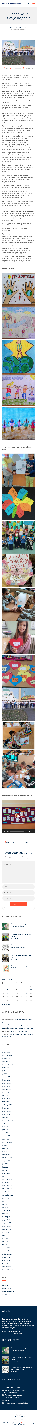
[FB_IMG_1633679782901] (18, 470)
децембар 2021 (7, 1185)
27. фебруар (14, 938)
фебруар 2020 (7, 1254)
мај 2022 (5, 1170)
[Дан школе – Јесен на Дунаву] (5, 968)
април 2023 (6, 1136)
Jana (3, 1028)
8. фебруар (14, 949)
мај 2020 (5, 1245)
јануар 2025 (6, 1080)
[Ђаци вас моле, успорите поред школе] (5, 937)
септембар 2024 (7, 1092)
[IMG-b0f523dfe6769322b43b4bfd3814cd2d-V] (18, 704)
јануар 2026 (6, 1058)
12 (8, 993)
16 (26, 993)
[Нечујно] (29, 831)
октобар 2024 (6, 1089)
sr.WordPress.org (7, 1294)
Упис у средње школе (12, 1397)
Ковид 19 (8, 1400)
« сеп (3, 1004)
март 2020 (5, 1251)
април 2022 (6, 1173)
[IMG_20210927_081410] (18, 289)
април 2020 (6, 1248)
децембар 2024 (7, 1083)
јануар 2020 (6, 1257)
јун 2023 (5, 1130)
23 (26, 997)
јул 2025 (5, 1071)
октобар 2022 (6, 1154)
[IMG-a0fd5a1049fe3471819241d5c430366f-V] (18, 637)
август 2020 (6, 1235)
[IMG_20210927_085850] (18, 356)
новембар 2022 (7, 1151)
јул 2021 (5, 1201)
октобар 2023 (6, 1117)
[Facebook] (15, 1417)
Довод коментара (8, 1291)
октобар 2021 (6, 1192)
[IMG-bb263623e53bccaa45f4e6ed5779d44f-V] (18, 738)
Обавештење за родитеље (18, 1031)
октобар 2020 (6, 1229)
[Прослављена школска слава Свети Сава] (5, 958)
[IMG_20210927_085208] (18, 322)
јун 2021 (5, 1204)
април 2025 (6, 1077)
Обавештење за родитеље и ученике (20, 1025)
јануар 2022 (6, 1182)
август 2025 (6, 1067)
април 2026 (6, 1052)
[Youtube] (22, 1417)
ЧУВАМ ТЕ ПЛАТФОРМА (13, 1387)
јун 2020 (5, 1241)
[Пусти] (4, 831)
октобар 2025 (6, 1061)
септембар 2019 (7, 1269)
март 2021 (5, 1213)
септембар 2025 (7, 1064)
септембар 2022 (7, 1158)
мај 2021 (5, 1207)
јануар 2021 (6, 1220)
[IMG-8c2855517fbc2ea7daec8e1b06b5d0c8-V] (18, 570)
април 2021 (6, 1210)
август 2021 (6, 1198)
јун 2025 (5, 1074)
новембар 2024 (7, 1086)
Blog (7, 68)
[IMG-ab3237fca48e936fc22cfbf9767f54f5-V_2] (18, 671)
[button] (18, 816)
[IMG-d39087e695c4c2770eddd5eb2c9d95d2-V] (18, 771)
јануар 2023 (6, 1145)
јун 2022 (5, 1167)
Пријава (5, 1285)
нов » (8, 1004)
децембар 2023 (7, 1111)
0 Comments (29, 68)
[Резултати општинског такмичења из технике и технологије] (5, 947)
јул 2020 (5, 1238)
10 (31, 990)
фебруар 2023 (7, 1142)
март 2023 (5, 1139)
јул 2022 (5, 1164)
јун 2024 (5, 1095)
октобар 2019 (6, 1266)
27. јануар (14, 959)
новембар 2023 (7, 1114)
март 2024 (5, 1102)
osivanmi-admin (17, 68)
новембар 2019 (7, 1263)
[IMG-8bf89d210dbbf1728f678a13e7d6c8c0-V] (18, 537)
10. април (14, 928)
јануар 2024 (6, 1108)
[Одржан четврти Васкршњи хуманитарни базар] (5, 926)
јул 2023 (5, 1126)
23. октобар (14, 967)
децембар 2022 (7, 1148)
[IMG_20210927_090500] (18, 423)
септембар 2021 (7, 1195)
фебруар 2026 (7, 1055)
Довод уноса (6, 1288)
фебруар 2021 (7, 1217)
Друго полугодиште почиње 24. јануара (20, 1028)
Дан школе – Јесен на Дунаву (20, 966)
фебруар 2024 (7, 1105)
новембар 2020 (7, 1226)
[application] (18, 816)
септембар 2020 (7, 1232)
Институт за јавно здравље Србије (16, 1403)
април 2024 (6, 1098)
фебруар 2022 (7, 1179)
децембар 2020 (7, 1223)
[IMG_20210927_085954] (18, 389)
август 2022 (6, 1161)
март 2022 (5, 1176)
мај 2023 (5, 1133)
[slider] (17, 831)
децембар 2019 (7, 1260)
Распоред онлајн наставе (13, 1395)
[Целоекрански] (32, 831)
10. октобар (18, 37)
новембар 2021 (7, 1189)
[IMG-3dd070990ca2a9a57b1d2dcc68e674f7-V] (18, 503)
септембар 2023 (7, 1120)
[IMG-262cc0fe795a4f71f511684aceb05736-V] (18, 604)
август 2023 (6, 1123)
